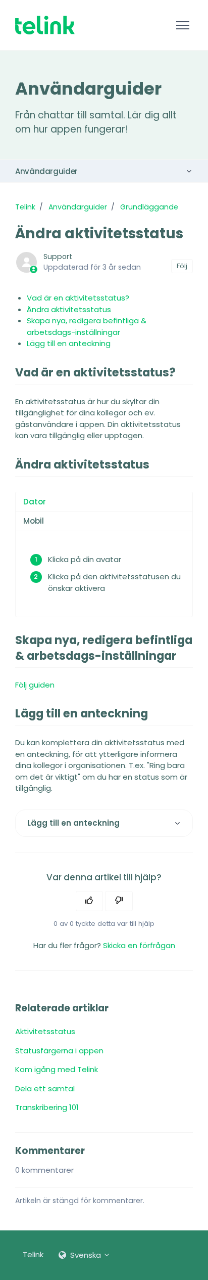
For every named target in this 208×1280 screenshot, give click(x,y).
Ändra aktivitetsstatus (69, 309)
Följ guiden (35, 684)
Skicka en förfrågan (139, 945)
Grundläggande (149, 207)
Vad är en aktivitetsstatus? (78, 297)
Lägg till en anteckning (69, 343)
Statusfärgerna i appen (59, 1050)
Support (57, 256)
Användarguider (46, 171)
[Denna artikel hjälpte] (89, 901)
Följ (182, 266)
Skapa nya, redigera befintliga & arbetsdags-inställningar (86, 326)
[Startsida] (45, 25)
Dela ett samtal (45, 1088)
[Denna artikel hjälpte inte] (119, 901)
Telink (25, 207)
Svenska (85, 1255)
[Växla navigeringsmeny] (182, 25)
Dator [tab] (34, 501)
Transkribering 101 (47, 1107)
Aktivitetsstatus (45, 1031)
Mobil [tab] (33, 521)
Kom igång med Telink (56, 1069)
